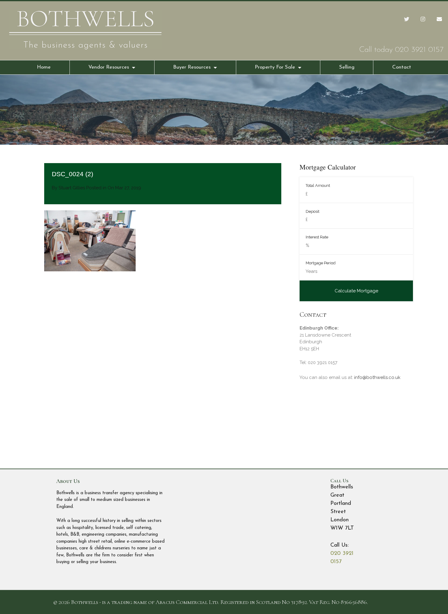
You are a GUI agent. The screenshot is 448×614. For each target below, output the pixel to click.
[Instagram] (422, 19)
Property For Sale (275, 67)
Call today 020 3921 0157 (401, 50)
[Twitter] (406, 19)
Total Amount (318, 185)
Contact (401, 67)
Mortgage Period (321, 263)
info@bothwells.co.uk (377, 377)
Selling (346, 67)
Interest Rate (317, 237)
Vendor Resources (108, 67)
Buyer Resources (192, 67)
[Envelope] (439, 19)
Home (44, 67)
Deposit (312, 211)
